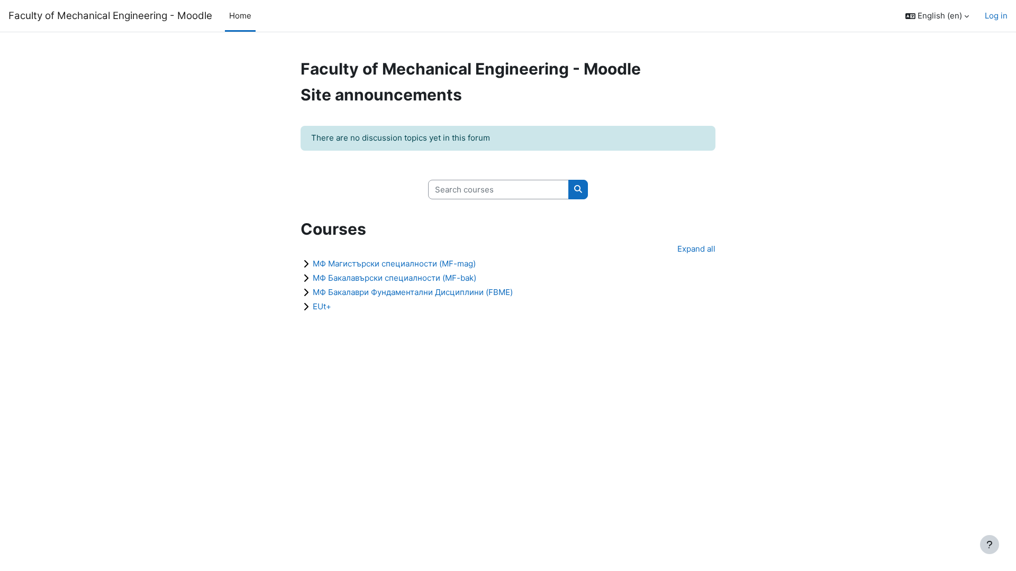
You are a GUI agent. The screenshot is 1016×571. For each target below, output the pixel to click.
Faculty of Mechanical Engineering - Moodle (110, 16)
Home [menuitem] (240, 16)
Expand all (696, 249)
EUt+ (322, 306)
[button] (937, 16)
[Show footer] (989, 544)
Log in (996, 16)
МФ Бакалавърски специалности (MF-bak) (394, 278)
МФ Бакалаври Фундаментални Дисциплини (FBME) (413, 292)
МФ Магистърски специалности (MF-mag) (394, 264)
